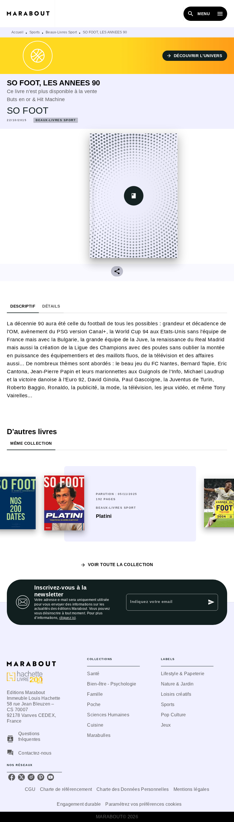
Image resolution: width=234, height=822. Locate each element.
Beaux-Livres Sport (61, 32)
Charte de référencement (66, 789)
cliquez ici (67, 618)
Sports (34, 32)
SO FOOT (28, 110)
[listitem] (12, 777)
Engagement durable (79, 804)
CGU (30, 789)
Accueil (17, 32)
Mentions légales (191, 789)
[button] (194, 56)
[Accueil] (31, 13)
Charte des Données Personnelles (132, 789)
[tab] (23, 306)
